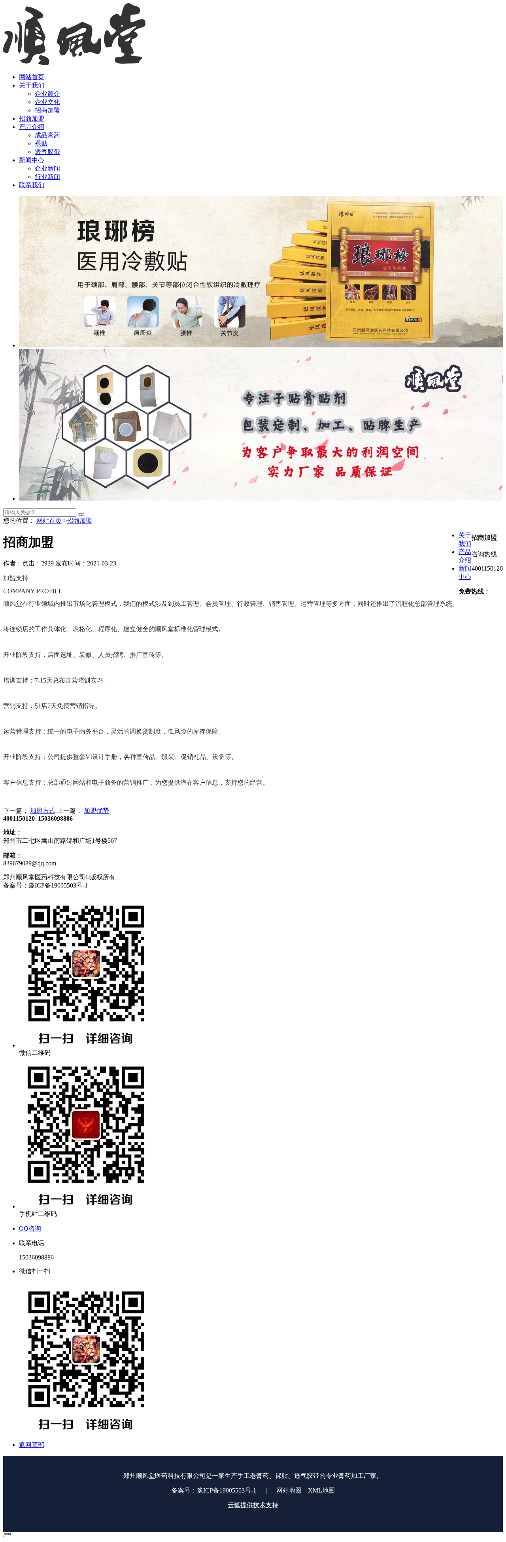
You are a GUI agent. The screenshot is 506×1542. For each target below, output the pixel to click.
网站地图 (289, 1490)
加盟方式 (42, 810)
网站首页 (49, 520)
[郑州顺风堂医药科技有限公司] (74, 63)
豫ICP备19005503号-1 (226, 1490)
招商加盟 (79, 520)
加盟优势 (96, 810)
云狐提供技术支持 (253, 1505)
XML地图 (321, 1490)
